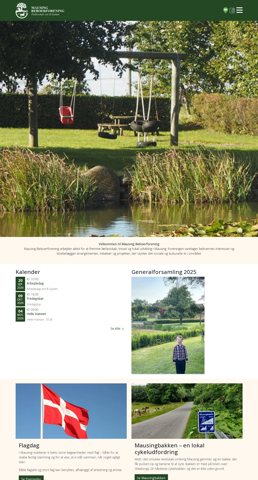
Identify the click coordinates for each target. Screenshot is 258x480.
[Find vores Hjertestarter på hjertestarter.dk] (225, 10)
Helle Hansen (36, 314)
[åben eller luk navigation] (239, 10)
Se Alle (116, 328)
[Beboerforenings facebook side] (232, 10)
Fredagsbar (35, 298)
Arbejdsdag (35, 283)
